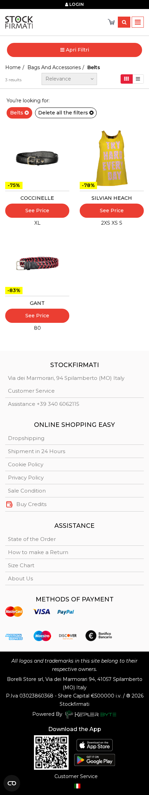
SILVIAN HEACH (111, 198)
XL (37, 223)
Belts (17, 113)
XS (115, 223)
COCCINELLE (37, 198)
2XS (105, 223)
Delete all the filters (63, 113)
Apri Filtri (76, 50)
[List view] (138, 79)
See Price (37, 210)
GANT (37, 303)
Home (13, 67)
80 (37, 328)
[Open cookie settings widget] (11, 783)
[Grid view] (127, 79)
